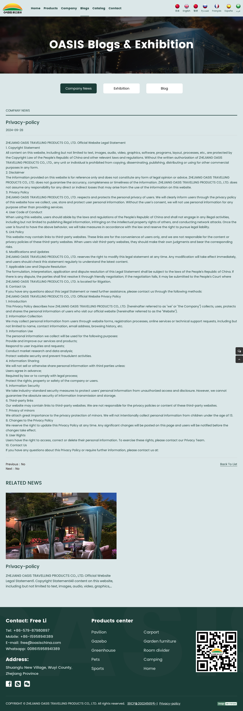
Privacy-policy (169, 703)
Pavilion (98, 632)
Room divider (157, 650)
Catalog (98, 8)
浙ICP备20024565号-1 (142, 703)
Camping (153, 659)
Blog (164, 88)
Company (69, 8)
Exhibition (121, 88)
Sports (97, 668)
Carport (151, 632)
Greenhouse (103, 650)
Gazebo (99, 641)
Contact (115, 8)
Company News (78, 88)
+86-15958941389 (36, 637)
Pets (95, 659)
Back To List (228, 464)
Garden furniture (160, 641)
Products (51, 8)
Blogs (84, 8)
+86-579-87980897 (31, 631)
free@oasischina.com (40, 643)
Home (35, 8)
